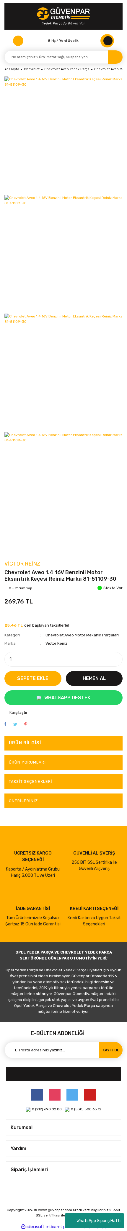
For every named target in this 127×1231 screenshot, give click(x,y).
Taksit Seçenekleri (30, 781)
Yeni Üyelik (69, 41)
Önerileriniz (23, 801)
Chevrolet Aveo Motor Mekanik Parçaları (82, 635)
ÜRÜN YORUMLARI (27, 762)
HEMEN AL (94, 678)
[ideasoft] (32, 1227)
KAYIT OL (110, 1050)
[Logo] (63, 16)
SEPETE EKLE (32, 678)
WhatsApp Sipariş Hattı (98, 1220)
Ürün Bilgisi (25, 742)
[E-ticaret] (62, 1227)
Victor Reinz (22, 564)
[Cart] (107, 40)
